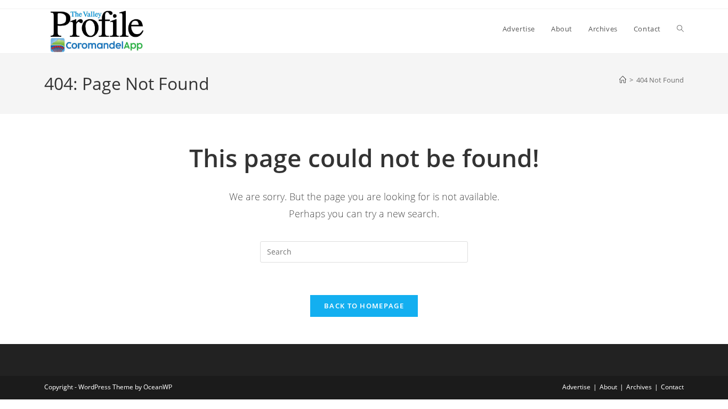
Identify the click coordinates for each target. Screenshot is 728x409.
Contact (672, 386)
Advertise (576, 386)
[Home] (622, 80)
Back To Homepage (364, 305)
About (608, 386)
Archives (639, 386)
